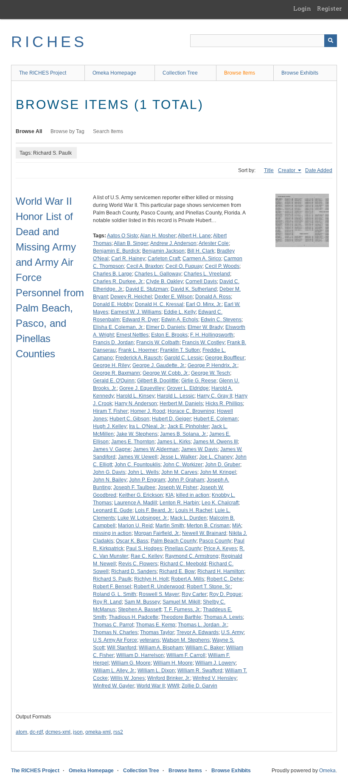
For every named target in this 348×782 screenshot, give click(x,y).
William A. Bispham (161, 648)
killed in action (192, 495)
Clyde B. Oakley (164, 281)
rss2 (118, 732)
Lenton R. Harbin (179, 503)
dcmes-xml (57, 732)
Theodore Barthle (181, 617)
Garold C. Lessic (183, 358)
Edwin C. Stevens (221, 320)
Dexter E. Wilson (173, 297)
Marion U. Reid (135, 526)
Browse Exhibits (299, 73)
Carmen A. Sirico (201, 259)
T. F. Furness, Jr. (182, 609)
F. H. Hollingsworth (211, 335)
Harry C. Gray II (214, 396)
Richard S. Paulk (112, 579)
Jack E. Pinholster (188, 426)
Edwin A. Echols (179, 320)
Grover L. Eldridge (188, 388)
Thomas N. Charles (115, 632)
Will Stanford (121, 648)
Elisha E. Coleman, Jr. (118, 327)
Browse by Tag (67, 131)
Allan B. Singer (131, 243)
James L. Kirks (174, 442)
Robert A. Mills (187, 579)
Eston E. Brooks (169, 335)
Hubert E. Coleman (216, 419)
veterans (150, 640)
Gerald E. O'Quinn (114, 381)
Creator (287, 170)
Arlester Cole (214, 243)
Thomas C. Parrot (113, 625)
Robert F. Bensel (112, 587)
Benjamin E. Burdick (116, 251)
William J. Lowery (215, 663)
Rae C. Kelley (147, 556)
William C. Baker (204, 648)
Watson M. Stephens (186, 640)
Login (302, 8)
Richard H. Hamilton (220, 571)
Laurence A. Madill (135, 503)
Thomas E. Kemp (155, 625)
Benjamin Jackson (163, 251)
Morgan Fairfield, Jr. (157, 533)
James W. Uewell (137, 457)
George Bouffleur (224, 358)
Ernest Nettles (132, 335)
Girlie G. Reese (198, 381)
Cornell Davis (201, 281)
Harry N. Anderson (136, 403)
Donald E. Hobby (112, 304)
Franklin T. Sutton (180, 350)
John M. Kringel (218, 472)
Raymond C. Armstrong (192, 556)
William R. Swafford (199, 670)
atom (21, 732)
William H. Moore (173, 663)
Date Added (318, 170)
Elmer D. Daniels (165, 327)
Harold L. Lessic (175, 396)
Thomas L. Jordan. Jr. (202, 625)
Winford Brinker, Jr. (168, 678)
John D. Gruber (222, 465)
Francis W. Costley (203, 342)
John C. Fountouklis (137, 465)
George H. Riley (111, 365)
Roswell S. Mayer (159, 594)
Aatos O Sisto (122, 236)
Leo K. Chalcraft (220, 503)
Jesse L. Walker (178, 457)
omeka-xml (98, 732)
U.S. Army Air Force (115, 640)
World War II (151, 686)
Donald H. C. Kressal (159, 304)
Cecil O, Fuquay (184, 266)
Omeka (327, 771)
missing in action (112, 533)
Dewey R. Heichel (131, 297)
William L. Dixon (156, 670)
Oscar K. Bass (132, 541)
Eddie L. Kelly (180, 312)
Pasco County (215, 541)
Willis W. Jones (127, 678)
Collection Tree (180, 73)
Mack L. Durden (188, 518)
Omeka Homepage (114, 73)
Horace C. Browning (191, 411)
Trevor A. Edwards (198, 632)
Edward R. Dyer (140, 320)
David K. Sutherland (194, 289)
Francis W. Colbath (158, 342)
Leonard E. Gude (112, 510)
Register (329, 8)
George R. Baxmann (116, 373)
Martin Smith (169, 526)
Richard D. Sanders (134, 571)
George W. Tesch (210, 373)
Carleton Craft (164, 259)
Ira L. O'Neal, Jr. (147, 426)
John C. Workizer (182, 465)
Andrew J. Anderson (173, 243)
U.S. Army (232, 632)
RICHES (49, 41)
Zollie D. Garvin (199, 686)
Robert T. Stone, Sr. (209, 587)
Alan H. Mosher (158, 236)
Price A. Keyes (220, 548)
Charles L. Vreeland (207, 274)
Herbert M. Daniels (181, 403)
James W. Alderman (156, 449)
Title (269, 170)
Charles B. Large (112, 274)
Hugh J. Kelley (109, 426)
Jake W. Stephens (136, 434)
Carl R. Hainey (128, 259)
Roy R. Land (107, 602)
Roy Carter (194, 594)
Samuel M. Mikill (181, 602)
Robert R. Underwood (159, 587)
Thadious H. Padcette (133, 617)
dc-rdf (36, 732)
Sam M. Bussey (142, 602)
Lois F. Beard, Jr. (154, 510)
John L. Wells (143, 472)
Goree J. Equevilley (141, 388)
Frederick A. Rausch (138, 358)
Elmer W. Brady (205, 327)
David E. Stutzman (147, 289)
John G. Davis (109, 472)
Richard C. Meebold (183, 564)
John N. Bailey (109, 480)
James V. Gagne (112, 449)
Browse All (29, 131)
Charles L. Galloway (158, 274)
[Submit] (330, 40)
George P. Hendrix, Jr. (212, 365)
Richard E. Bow (177, 571)
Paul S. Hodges (144, 548)
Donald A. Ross (213, 297)
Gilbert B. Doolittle (158, 381)
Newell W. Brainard (204, 533)
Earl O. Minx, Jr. (204, 304)
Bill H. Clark (200, 251)
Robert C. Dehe (225, 579)
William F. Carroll (185, 655)
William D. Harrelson (140, 655)
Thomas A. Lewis (223, 617)
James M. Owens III (215, 442)
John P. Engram (147, 480)
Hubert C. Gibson (129, 419)
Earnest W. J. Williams (136, 312)
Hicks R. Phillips (224, 403)
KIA (170, 495)
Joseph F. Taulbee (134, 487)
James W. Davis (199, 449)
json (78, 732)
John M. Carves (179, 472)
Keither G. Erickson (141, 495)
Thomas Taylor (157, 632)
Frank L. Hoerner (137, 350)
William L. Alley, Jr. (114, 670)
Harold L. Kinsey (135, 396)
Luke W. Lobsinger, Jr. (143, 518)
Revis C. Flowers (137, 564)
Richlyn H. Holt (151, 579)
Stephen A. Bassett (139, 609)
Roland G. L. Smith (114, 594)
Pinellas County (183, 548)
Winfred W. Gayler (113, 686)
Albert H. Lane (194, 236)
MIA (236, 526)
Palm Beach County (173, 541)
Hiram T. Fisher (110, 411)
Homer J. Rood (147, 411)
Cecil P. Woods (222, 266)
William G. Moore (131, 663)
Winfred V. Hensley (214, 678)
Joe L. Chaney (216, 457)
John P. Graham (186, 480)
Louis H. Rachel (193, 510)
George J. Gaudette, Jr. (158, 365)
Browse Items (239, 73)
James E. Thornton (132, 442)
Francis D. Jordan (113, 342)
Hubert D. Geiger (171, 419)
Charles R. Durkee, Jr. (118, 281)
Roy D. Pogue (225, 594)
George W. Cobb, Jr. (165, 373)
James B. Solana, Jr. (183, 434)
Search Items (108, 131)
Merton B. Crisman (208, 526)
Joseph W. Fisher (177, 487)
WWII (173, 686)
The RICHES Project (42, 73)
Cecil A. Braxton (144, 266)
